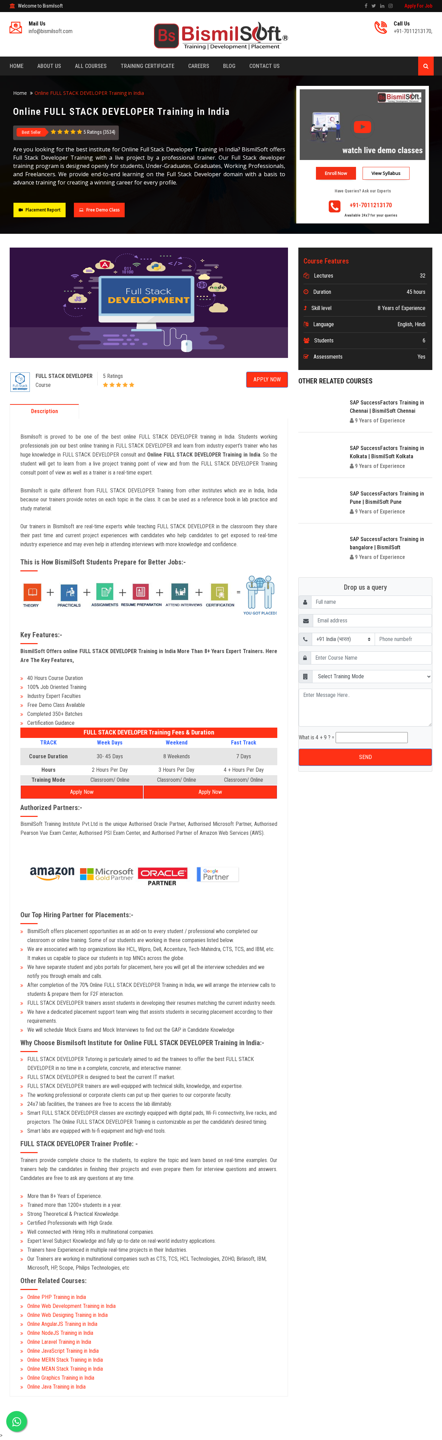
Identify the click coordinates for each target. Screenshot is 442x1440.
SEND (221, 190)
